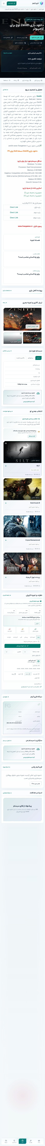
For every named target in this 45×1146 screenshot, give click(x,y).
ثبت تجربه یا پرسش (21, 646)
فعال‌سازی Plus (36, 784)
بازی (27, 9)
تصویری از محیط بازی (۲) (33, 196)
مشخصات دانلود (19, 43)
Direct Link (14, 207)
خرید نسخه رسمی (34, 43)
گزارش (36, 678)
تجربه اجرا (32, 637)
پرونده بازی (25, 80)
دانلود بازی (34, 9)
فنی (21, 637)
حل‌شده (9, 637)
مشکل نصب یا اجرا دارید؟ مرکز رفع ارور (30, 687)
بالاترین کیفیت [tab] (20, 358)
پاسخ (27, 674)
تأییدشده (15, 637)
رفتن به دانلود (35, 37)
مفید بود (35, 674)
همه (38, 637)
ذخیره (19, 674)
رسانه (15, 80)
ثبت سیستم (32, 436)
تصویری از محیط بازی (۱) (33, 193)
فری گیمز (41, 9)
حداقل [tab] (38, 358)
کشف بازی (10, 3)
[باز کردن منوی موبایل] (3, 3)
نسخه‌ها (6, 80)
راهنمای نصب (6, 37)
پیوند (13, 674)
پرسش (26, 637)
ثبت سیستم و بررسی (29, 401)
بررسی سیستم (21, 37)
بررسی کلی (37, 80)
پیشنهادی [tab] (30, 358)
